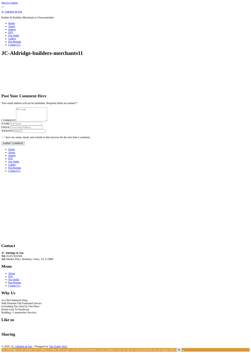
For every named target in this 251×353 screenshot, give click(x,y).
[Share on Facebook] (3, 342)
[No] (183, 350)
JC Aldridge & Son (11, 11)
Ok (179, 350)
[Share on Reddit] (13, 342)
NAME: (5, 123)
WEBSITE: (7, 130)
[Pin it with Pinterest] (18, 342)
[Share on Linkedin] (23, 342)
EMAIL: (6, 127)
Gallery (12, 38)
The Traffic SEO (58, 346)
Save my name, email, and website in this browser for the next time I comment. (47, 137)
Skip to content (9, 2)
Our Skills (13, 35)
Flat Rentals (14, 41)
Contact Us (14, 44)
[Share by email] (28, 342)
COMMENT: (8, 120)
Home (11, 23)
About (11, 26)
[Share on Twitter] (8, 342)
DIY (10, 32)
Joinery (12, 29)
